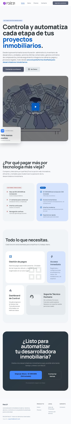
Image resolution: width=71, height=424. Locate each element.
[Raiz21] (9, 3)
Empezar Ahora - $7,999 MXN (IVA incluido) (26, 375)
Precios (36, 3)
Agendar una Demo (60, 3)
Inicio (23, 3)
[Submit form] (35, 107)
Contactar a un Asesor (13, 69)
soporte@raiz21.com (14, 419)
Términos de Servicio (52, 412)
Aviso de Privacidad (51, 408)
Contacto (44, 3)
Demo (29, 3)
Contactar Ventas (52, 375)
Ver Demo (32, 69)
